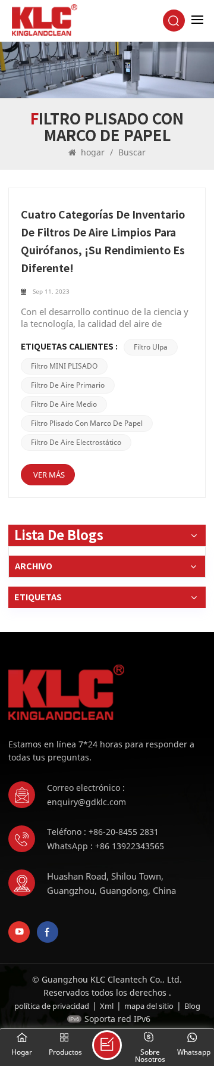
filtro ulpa (151, 347)
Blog (192, 1005)
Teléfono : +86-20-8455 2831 (103, 831)
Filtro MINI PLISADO (64, 366)
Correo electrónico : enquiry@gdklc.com (86, 795)
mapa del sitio (149, 1005)
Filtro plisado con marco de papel (87, 423)
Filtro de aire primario (68, 385)
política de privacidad (51, 1005)
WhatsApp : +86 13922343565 (105, 846)
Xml (107, 1005)
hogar (92, 152)
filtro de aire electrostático (76, 442)
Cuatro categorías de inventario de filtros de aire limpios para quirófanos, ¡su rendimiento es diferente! (103, 241)
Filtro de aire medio (64, 404)
